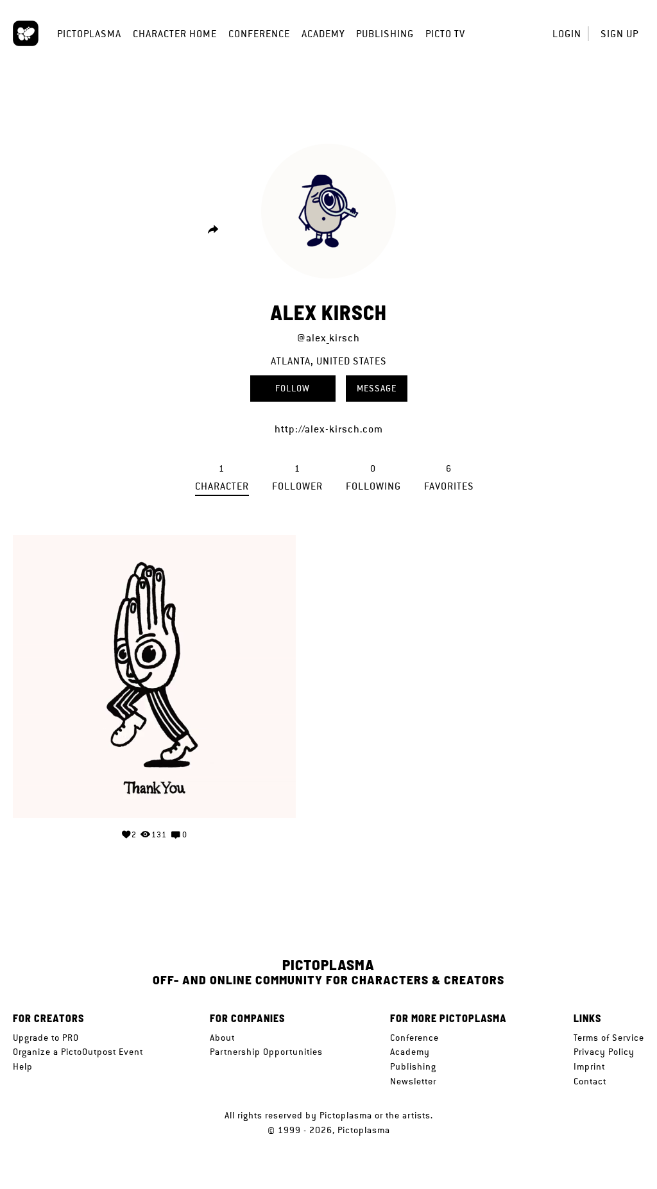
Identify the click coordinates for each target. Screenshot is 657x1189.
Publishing (385, 33)
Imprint (589, 1066)
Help (23, 1066)
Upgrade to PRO (46, 1037)
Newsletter (413, 1081)
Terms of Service (609, 1037)
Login (566, 33)
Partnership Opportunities (266, 1051)
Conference (259, 33)
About (222, 1037)
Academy (323, 33)
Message (377, 388)
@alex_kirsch (328, 338)
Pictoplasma (89, 33)
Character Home (175, 33)
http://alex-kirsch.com (329, 429)
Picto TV (445, 33)
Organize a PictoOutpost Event (78, 1051)
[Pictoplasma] (25, 33)
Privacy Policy (604, 1051)
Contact (590, 1081)
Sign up (619, 33)
